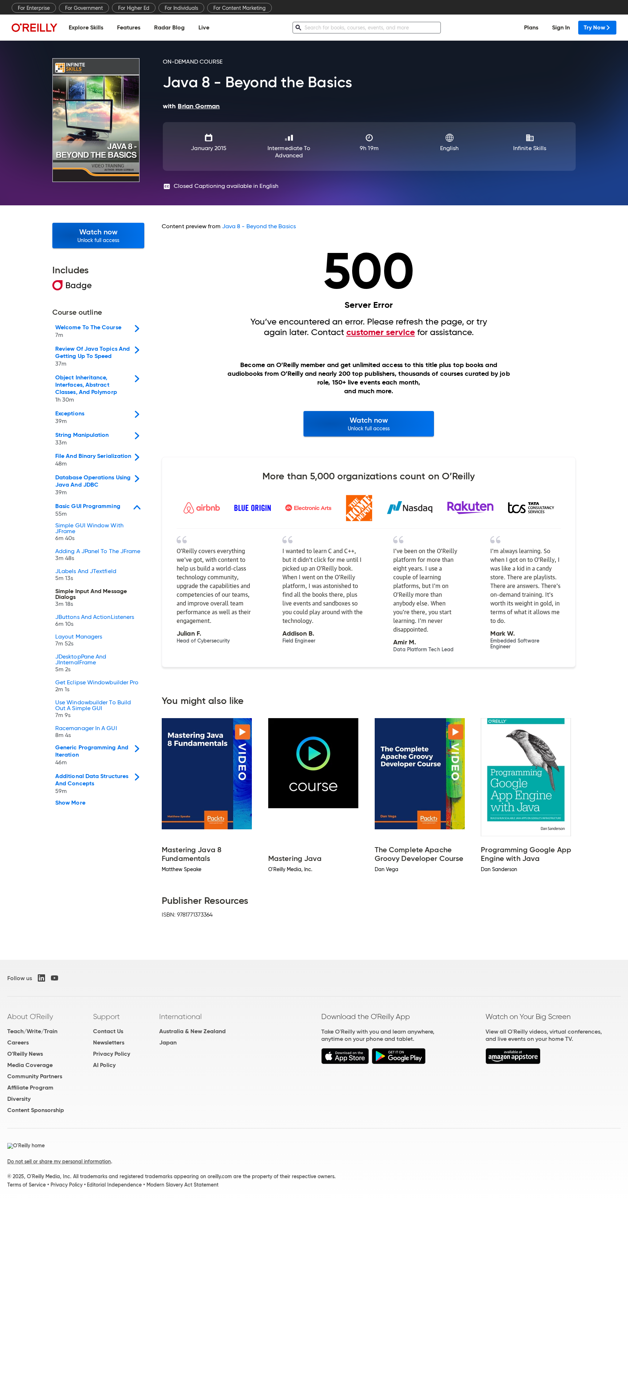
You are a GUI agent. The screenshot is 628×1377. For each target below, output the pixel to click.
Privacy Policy (111, 1054)
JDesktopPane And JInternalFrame (80, 663)
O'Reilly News (25, 1054)
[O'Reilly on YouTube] (54, 978)
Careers (18, 1042)
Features (128, 27)
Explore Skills (86, 27)
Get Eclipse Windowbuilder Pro (96, 686)
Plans (531, 27)
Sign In (561, 27)
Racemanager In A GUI (86, 731)
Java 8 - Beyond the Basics (259, 226)
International (180, 1016)
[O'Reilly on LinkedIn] (41, 978)
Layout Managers (78, 640)
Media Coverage (30, 1065)
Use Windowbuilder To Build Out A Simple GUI (93, 709)
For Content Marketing (239, 8)
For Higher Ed (133, 8)
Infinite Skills (529, 148)
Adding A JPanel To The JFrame (97, 554)
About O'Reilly (30, 1016)
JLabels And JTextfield (85, 574)
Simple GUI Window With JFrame (89, 532)
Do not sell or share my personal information (59, 1161)
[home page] (34, 27)
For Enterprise (34, 8)
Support (106, 1016)
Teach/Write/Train (32, 1031)
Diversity (19, 1099)
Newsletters (108, 1042)
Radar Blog (169, 27)
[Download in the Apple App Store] (345, 1062)
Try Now (594, 27)
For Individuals (181, 8)
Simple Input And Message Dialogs (91, 597)
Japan (168, 1042)
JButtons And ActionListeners (94, 620)
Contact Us (108, 1031)
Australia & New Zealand (192, 1031)
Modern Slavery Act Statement (182, 1184)
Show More (70, 803)
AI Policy (104, 1065)
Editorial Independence (114, 1184)
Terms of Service (26, 1184)
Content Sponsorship (35, 1110)
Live (203, 27)
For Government (84, 8)
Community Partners (34, 1076)
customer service (380, 332)
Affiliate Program (30, 1087)
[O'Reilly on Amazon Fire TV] (513, 1062)
